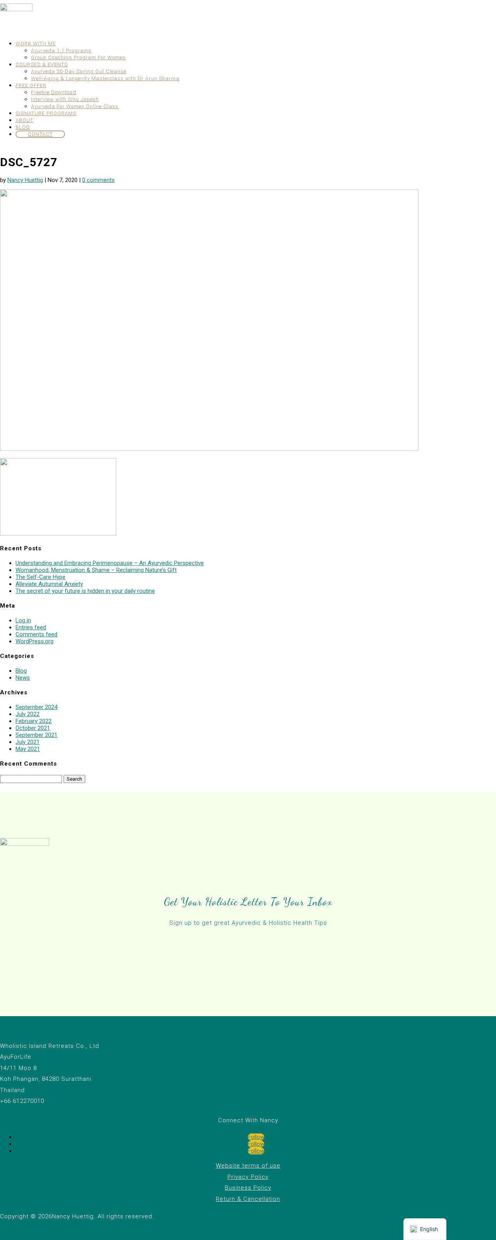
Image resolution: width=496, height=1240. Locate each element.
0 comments (98, 180)
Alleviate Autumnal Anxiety (49, 583)
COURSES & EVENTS (42, 64)
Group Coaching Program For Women (78, 57)
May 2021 (28, 748)
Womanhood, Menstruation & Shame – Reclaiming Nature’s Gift (96, 570)
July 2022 (28, 714)
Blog (21, 670)
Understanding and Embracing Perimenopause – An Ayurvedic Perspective (110, 563)
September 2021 (36, 735)
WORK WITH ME (36, 43)
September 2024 (36, 707)
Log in (23, 620)
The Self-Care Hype (40, 577)
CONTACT (40, 134)
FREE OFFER (31, 85)
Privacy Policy (248, 1176)
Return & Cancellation (248, 1198)
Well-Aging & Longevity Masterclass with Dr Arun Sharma (105, 78)
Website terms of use (248, 1165)
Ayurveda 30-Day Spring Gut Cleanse (78, 71)
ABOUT (24, 120)
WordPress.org (34, 641)
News (23, 677)
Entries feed (31, 627)
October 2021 (33, 728)
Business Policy (248, 1187)
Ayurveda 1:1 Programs (61, 50)
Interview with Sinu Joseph (65, 99)
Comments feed (36, 634)
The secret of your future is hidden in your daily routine (85, 590)
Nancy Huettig (25, 180)
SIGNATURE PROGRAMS (46, 113)
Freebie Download (53, 92)
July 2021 (28, 742)
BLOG (23, 127)
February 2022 (34, 721)
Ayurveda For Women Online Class (75, 106)
